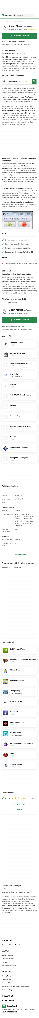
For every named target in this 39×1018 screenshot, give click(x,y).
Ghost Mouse (21, 26)
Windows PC (23, 61)
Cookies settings (7, 990)
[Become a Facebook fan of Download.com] (4, 1000)
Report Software (21, 555)
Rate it (19, 810)
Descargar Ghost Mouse (10, 567)
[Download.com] (7, 15)
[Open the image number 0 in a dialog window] (17, 220)
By (11, 29)
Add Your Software (8, 958)
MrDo (5, 888)
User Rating (23, 29)
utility (27, 57)
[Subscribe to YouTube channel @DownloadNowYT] (12, 1000)
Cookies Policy (6, 983)
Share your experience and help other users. (17, 44)
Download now (21, 36)
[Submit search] (14, 15)
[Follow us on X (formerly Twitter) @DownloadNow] (8, 1000)
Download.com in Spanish (10, 965)
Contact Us (5, 962)
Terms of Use (6, 979)
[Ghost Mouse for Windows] (4, 27)
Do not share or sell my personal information (16, 986)
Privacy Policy (6, 976)
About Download (7, 955)
